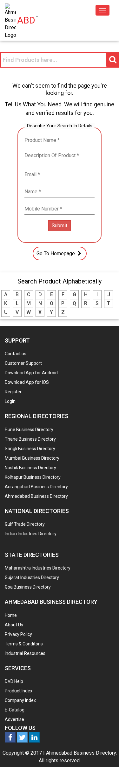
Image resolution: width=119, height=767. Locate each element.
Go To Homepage (56, 253)
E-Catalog (14, 709)
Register (13, 391)
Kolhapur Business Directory (33, 477)
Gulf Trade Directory (25, 524)
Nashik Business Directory (30, 467)
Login (10, 401)
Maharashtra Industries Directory (37, 567)
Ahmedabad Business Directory (36, 496)
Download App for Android (31, 372)
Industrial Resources (25, 653)
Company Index (20, 700)
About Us (14, 624)
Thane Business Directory (30, 439)
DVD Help (14, 681)
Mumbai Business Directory (32, 458)
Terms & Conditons (24, 643)
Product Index (18, 690)
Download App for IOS (27, 382)
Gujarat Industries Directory (32, 577)
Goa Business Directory (28, 587)
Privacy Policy (18, 634)
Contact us (15, 353)
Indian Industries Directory (30, 533)
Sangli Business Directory (30, 448)
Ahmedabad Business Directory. (81, 753)
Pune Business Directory (29, 429)
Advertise (14, 719)
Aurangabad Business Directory (36, 486)
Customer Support (23, 363)
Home (11, 615)
